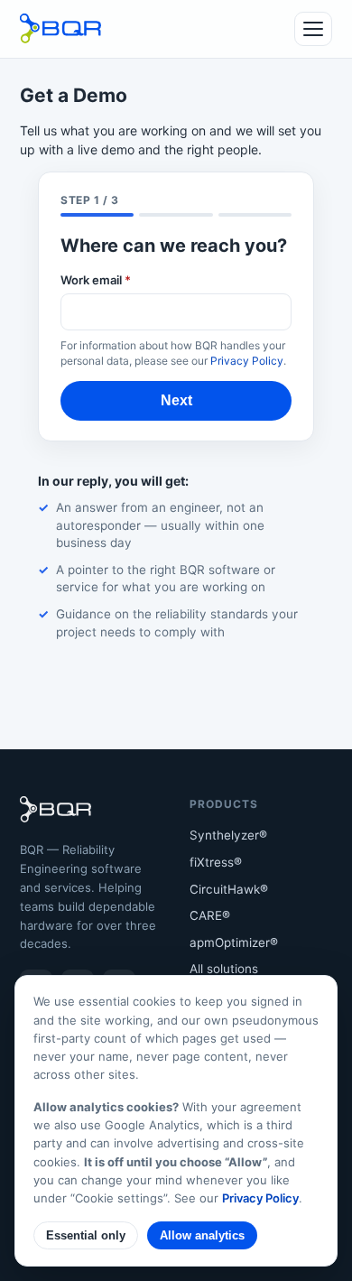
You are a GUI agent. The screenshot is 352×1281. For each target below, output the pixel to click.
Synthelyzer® (228, 835)
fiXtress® (216, 862)
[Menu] (313, 29)
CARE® (210, 915)
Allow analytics (202, 1235)
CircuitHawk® (229, 889)
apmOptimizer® (234, 942)
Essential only (85, 1235)
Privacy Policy (246, 360)
